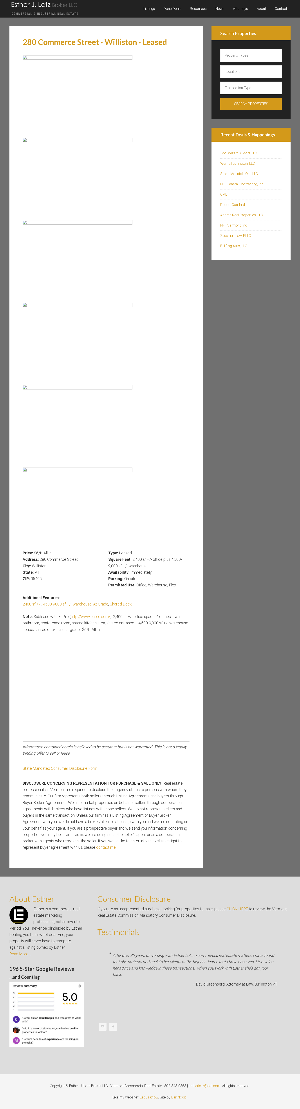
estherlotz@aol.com (204, 1086)
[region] (106, 302)
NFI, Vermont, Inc (233, 225)
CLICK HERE (237, 909)
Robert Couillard (232, 205)
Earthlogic (179, 1097)
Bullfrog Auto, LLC (233, 246)
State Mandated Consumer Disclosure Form (60, 768)
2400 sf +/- (32, 604)
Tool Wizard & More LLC (238, 153)
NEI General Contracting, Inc (242, 184)
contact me (106, 847)
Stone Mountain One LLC (239, 174)
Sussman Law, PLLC (235, 236)
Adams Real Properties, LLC (241, 215)
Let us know (149, 1097)
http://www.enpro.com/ (90, 616)
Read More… (20, 954)
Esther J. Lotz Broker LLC (44, 9)
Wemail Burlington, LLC (237, 163)
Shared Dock (121, 604)
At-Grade (100, 604)
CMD (224, 194)
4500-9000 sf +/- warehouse (67, 604)
